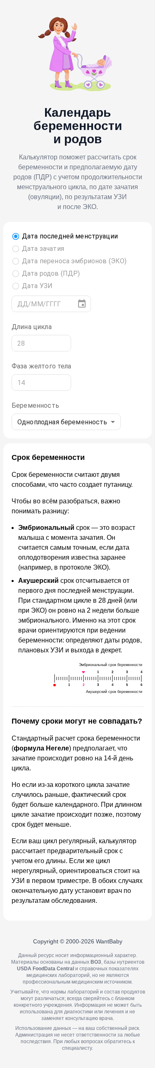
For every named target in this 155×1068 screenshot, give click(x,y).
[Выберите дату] (82, 304)
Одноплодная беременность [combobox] (62, 422)
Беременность (35, 405)
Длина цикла (32, 327)
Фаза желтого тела (42, 366)
